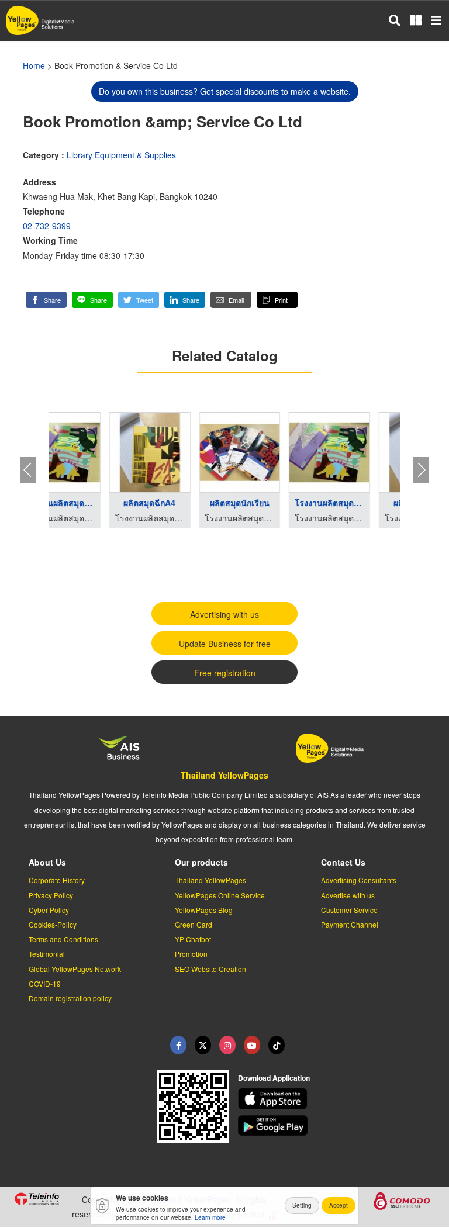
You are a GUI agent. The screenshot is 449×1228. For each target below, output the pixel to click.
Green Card (193, 924)
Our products (201, 862)
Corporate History (57, 880)
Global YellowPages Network (75, 969)
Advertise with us (348, 895)
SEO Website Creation (210, 969)
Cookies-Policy (53, 924)
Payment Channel (349, 924)
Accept (338, 1205)
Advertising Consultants (358, 880)
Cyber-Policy (49, 910)
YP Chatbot (193, 939)
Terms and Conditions (63, 939)
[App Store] (337, 1098)
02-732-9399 (47, 225)
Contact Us (343, 862)
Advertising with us (224, 614)
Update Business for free (225, 643)
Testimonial (47, 954)
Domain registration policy (70, 998)
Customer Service (349, 910)
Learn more (210, 1217)
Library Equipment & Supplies (121, 155)
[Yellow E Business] (178, 1045)
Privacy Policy (51, 895)
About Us (47, 862)
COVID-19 (45, 983)
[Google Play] (337, 1125)
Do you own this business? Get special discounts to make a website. (225, 91)
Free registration (224, 673)
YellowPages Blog (204, 910)
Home (34, 65)
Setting (302, 1205)
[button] (46, 300)
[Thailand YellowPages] (203, 1045)
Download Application (274, 1078)
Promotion (191, 954)
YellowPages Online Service (220, 895)
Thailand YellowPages (224, 775)
